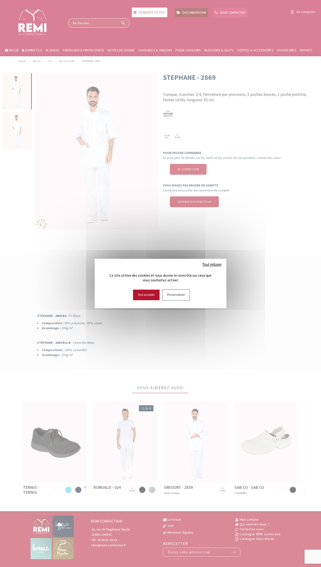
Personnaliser (176, 294)
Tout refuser (212, 265)
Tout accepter (146, 294)
